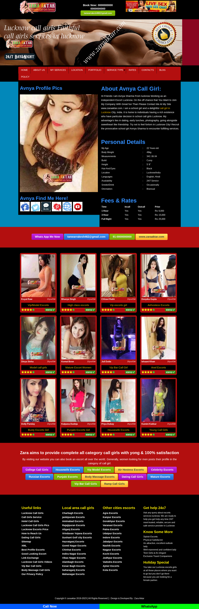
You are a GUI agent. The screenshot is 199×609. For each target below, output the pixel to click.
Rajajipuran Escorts (73, 525)
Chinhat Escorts (71, 549)
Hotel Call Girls (30, 521)
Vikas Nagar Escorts (74, 558)
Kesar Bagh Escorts (73, 566)
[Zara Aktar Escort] (45, 7)
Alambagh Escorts (73, 562)
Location (77, 70)
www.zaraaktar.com (151, 236)
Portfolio (94, 70)
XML (24, 545)
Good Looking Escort (34, 553)
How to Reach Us (31, 533)
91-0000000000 (122, 236)
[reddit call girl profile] (77, 207)
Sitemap (26, 541)
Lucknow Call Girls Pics (35, 525)
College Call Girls (37, 469)
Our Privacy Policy (32, 574)
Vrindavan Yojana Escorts (77, 533)
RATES (132, 70)
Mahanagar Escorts (73, 574)
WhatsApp (149, 606)
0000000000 (105, 5)
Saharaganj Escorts (73, 570)
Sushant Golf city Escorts (77, 537)
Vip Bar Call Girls (85, 483)
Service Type (115, 70)
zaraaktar (71, 598)
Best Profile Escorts (33, 549)
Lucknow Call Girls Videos (37, 562)
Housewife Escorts (68, 469)
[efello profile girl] (67, 206)
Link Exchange (30, 558)
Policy (25, 77)
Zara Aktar (139, 598)
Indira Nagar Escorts (74, 553)
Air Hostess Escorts (131, 469)
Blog (162, 70)
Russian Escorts (39, 476)
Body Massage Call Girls (36, 570)
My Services (58, 70)
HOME (24, 70)
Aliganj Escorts (71, 529)
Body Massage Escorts (100, 476)
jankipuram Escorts (73, 517)
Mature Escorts (160, 476)
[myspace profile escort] (56, 207)
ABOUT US (39, 70)
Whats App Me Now (47, 236)
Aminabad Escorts (73, 521)
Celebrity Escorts (162, 469)
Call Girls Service (32, 517)
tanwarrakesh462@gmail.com (98, 13)
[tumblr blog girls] (46, 206)
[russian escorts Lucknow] (151, 6)
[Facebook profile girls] (25, 206)
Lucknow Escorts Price (35, 529)
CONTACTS (148, 70)
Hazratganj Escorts (73, 541)
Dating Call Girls (132, 476)
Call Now (50, 606)
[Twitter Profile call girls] (35, 207)
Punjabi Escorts (67, 476)
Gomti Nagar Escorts (74, 545)
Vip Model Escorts (99, 469)
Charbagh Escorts (72, 513)
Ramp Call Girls (114, 483)
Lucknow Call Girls (32, 513)
